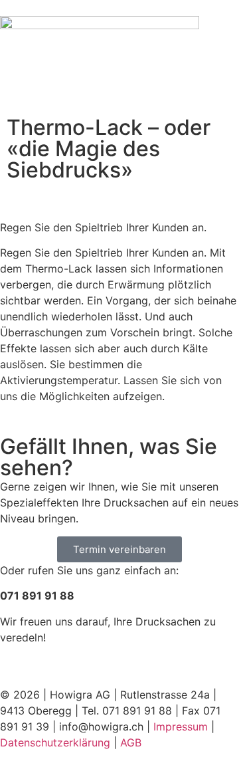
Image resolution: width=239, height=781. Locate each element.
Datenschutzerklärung (55, 742)
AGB (130, 742)
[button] (119, 87)
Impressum (180, 726)
